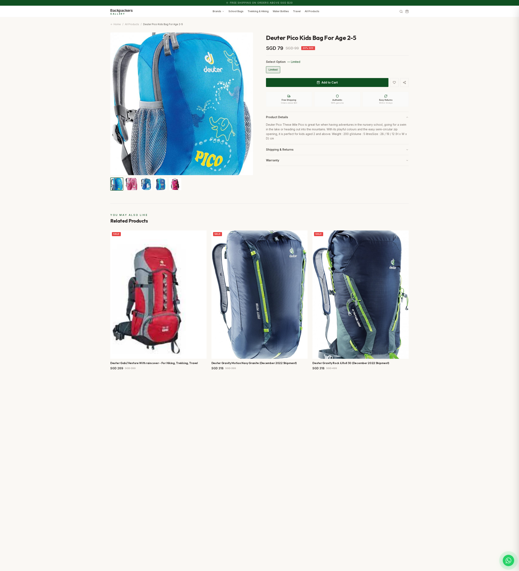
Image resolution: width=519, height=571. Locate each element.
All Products (312, 11)
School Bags (235, 11)
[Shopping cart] (407, 11)
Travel (297, 11)
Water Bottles (281, 11)
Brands (217, 11)
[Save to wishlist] (394, 82)
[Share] (404, 82)
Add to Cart (330, 82)
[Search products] (401, 11)
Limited (273, 69)
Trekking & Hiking (258, 11)
